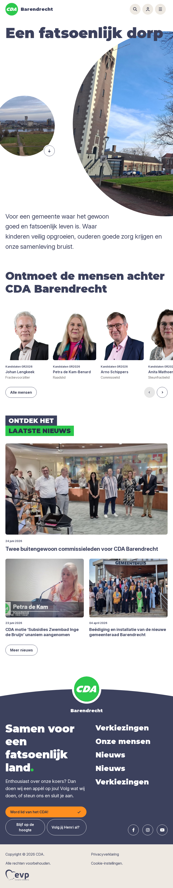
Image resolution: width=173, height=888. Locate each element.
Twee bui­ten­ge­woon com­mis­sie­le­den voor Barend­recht (81, 549)
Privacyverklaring (105, 854)
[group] (26, 341)
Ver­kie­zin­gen (122, 727)
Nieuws (110, 754)
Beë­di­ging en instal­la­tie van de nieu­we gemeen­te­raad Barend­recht (127, 632)
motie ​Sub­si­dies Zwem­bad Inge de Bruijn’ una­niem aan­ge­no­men (42, 632)
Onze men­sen (123, 741)
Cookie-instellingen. (107, 863)
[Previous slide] (149, 392)
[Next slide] (162, 392)
